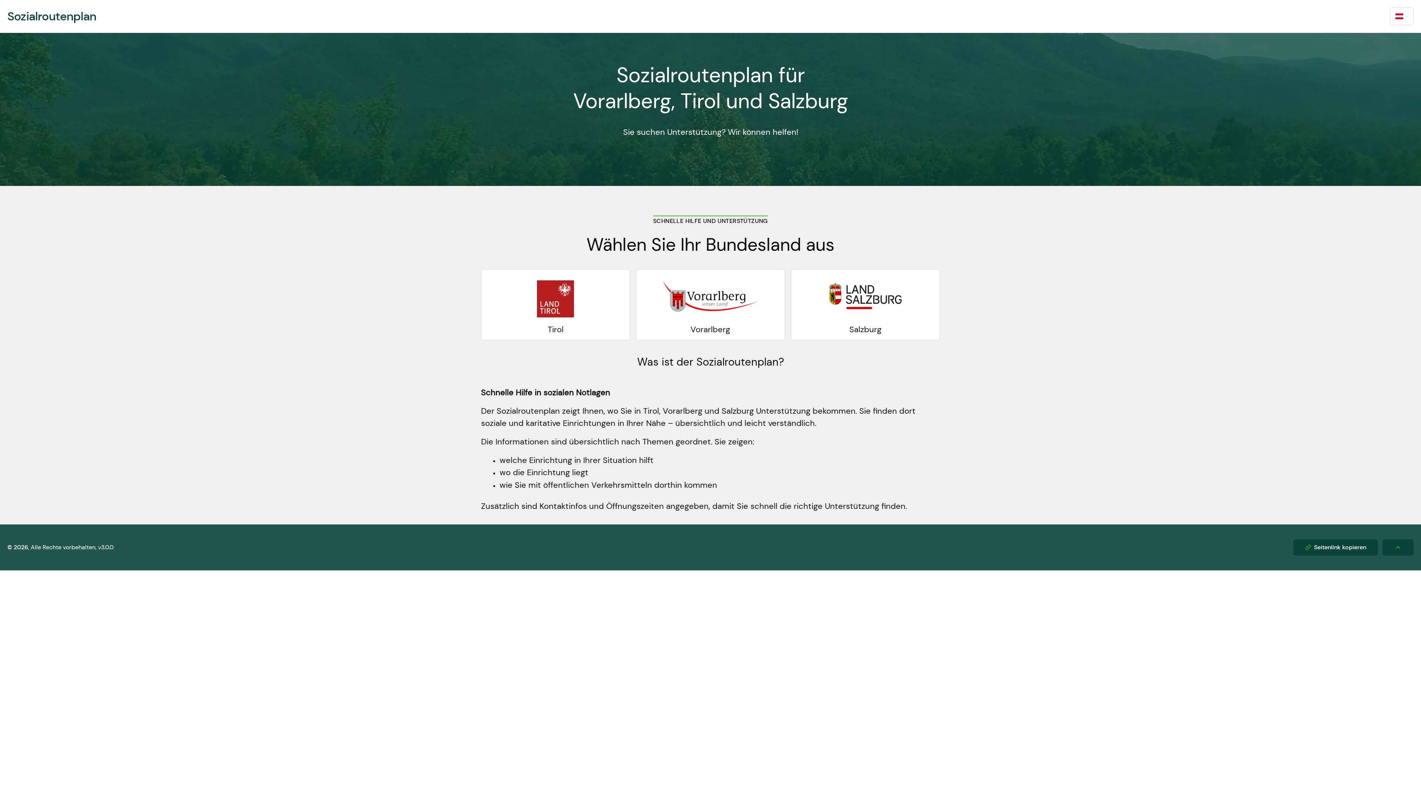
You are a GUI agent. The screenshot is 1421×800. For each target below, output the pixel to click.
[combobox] (1402, 16)
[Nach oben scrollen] (1398, 547)
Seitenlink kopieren (1340, 547)
